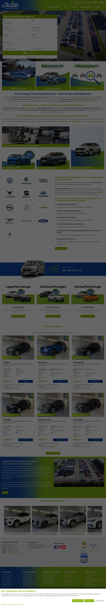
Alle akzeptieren (77, 600)
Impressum (20, 604)
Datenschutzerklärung (8, 604)
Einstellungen (100, 600)
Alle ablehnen (89, 600)
